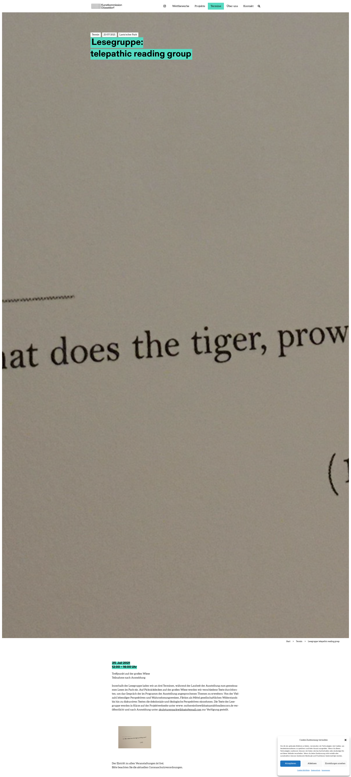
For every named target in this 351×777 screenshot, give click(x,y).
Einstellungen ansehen (335, 763)
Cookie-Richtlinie (303, 770)
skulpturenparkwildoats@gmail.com (180, 709)
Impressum (326, 770)
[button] (345, 740)
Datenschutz (315, 770)
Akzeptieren (290, 763)
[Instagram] (164, 6)
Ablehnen (312, 763)
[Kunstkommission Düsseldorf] (106, 6)
